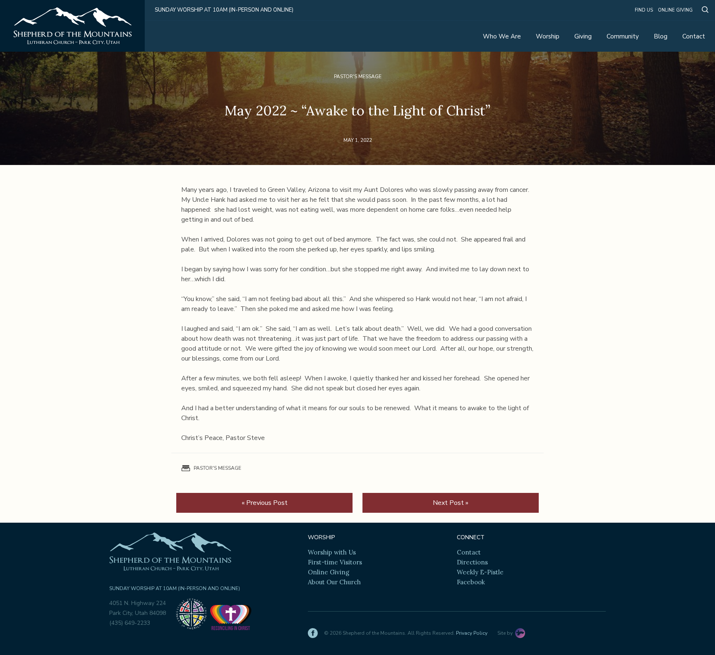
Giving (583, 36)
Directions (472, 562)
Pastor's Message (357, 76)
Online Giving (675, 10)
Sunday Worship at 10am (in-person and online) (224, 10)
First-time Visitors (335, 562)
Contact (693, 36)
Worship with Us (332, 552)
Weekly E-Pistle (480, 572)
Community (623, 36)
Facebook (471, 582)
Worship (547, 36)
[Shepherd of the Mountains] (73, 25)
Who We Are (502, 36)
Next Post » (450, 502)
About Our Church (334, 582)
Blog (660, 36)
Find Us (644, 10)
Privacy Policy (471, 633)
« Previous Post (265, 502)
